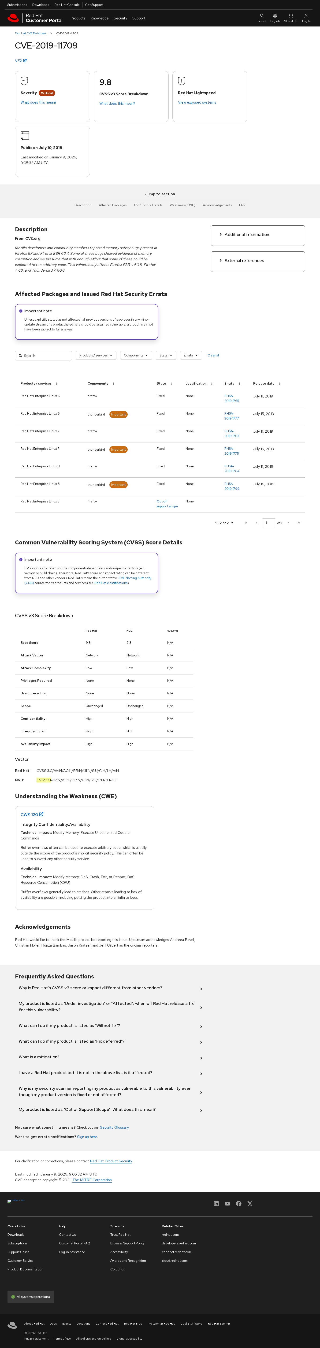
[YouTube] (227, 1205)
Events (66, 1324)
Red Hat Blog (133, 1324)
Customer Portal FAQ (74, 1243)
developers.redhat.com (179, 1243)
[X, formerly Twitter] (250, 1205)
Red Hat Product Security (111, 1161)
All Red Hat (290, 21)
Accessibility (119, 1252)
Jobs (53, 1324)
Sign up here (87, 1136)
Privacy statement (36, 1339)
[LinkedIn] (216, 1205)
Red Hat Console (67, 5)
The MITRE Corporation (92, 1179)
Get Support (94, 5)
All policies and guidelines (93, 1339)
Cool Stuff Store (191, 1324)
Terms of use (62, 1339)
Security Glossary (114, 1127)
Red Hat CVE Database (30, 33)
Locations (83, 1324)
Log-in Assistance (72, 1252)
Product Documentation (25, 1269)
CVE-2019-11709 (67, 33)
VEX (19, 60)
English (275, 21)
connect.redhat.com (177, 1252)
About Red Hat (34, 1324)
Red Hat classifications (110, 583)
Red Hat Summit (219, 1324)
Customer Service (20, 1260)
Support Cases (18, 1252)
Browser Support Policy (127, 1243)
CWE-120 (29, 814)
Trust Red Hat (120, 1234)
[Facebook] (239, 1205)
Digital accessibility (129, 1339)
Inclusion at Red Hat (161, 1324)
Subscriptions (17, 5)
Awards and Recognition (128, 1260)
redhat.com (170, 1234)
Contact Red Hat (107, 1324)
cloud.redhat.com (175, 1260)
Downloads (40, 5)
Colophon (117, 1269)
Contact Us (67, 1234)
